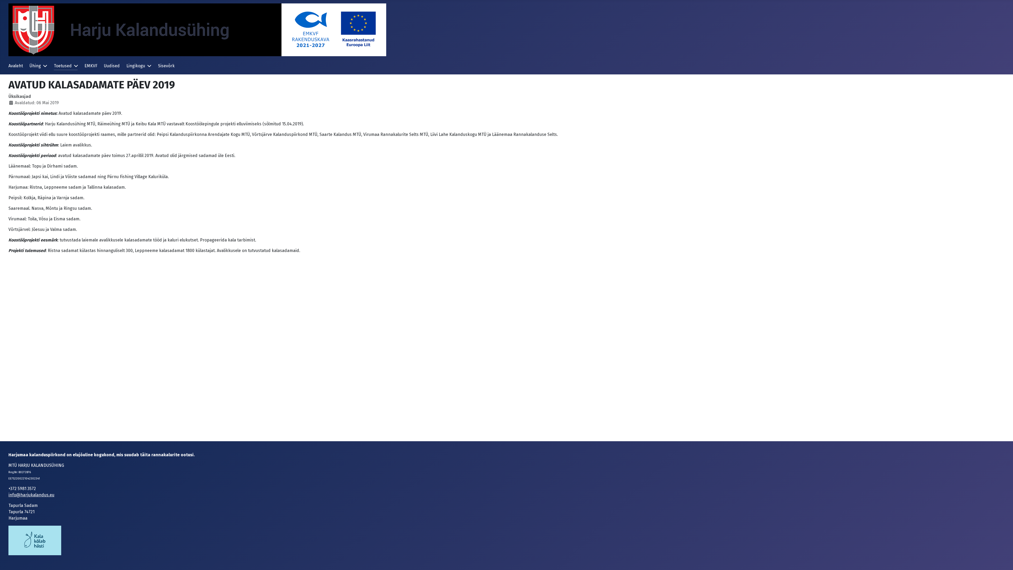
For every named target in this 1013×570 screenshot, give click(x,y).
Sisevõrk (166, 65)
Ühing (35, 65)
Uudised (112, 65)
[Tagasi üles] (1004, 560)
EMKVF (90, 65)
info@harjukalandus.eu (31, 494)
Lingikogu (135, 65)
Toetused (63, 65)
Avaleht (15, 65)
